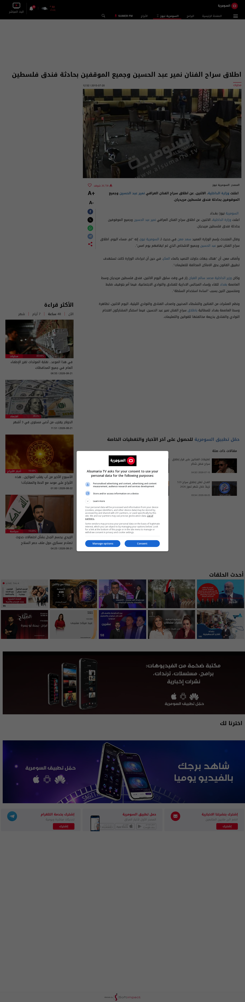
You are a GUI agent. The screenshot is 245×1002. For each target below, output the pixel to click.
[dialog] (122, 501)
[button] (122, 501)
